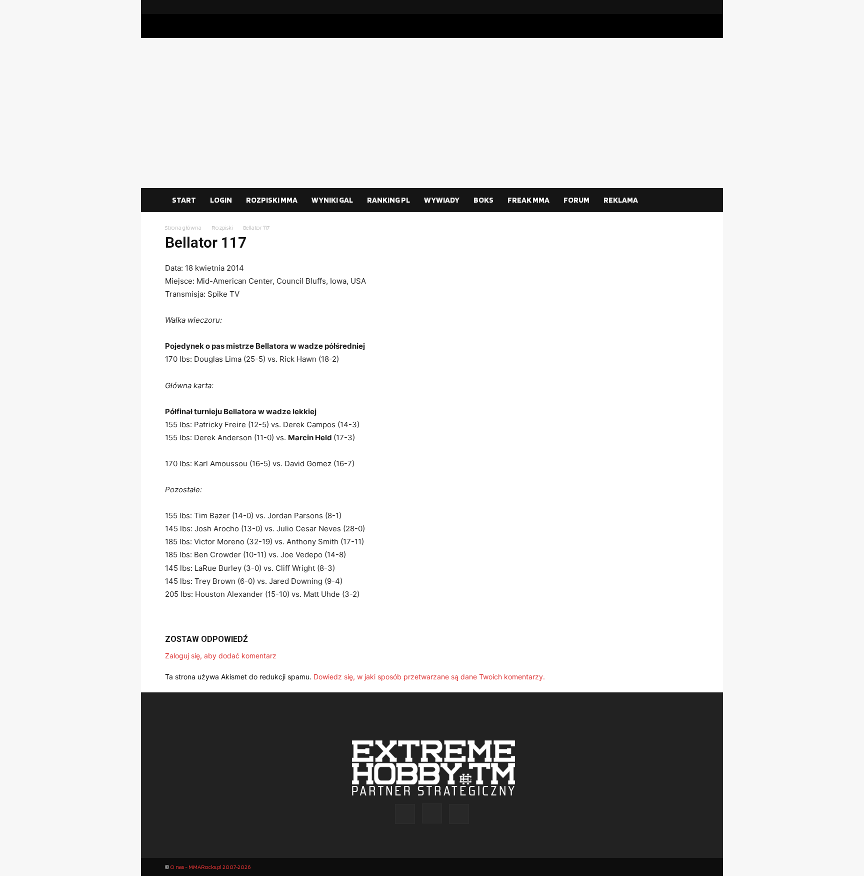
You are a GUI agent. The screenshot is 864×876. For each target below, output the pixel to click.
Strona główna (183, 227)
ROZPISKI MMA (272, 200)
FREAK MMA (529, 200)
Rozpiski (222, 227)
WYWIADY (442, 200)
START (184, 200)
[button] (687, 201)
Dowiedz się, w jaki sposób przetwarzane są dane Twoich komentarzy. (429, 676)
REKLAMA (621, 200)
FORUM (577, 200)
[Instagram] (675, 7)
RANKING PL (388, 200)
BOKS (484, 200)
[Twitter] (691, 7)
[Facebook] (659, 7)
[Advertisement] (432, 113)
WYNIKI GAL (332, 200)
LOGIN (221, 200)
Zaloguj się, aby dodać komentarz (220, 655)
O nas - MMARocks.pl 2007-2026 (210, 866)
